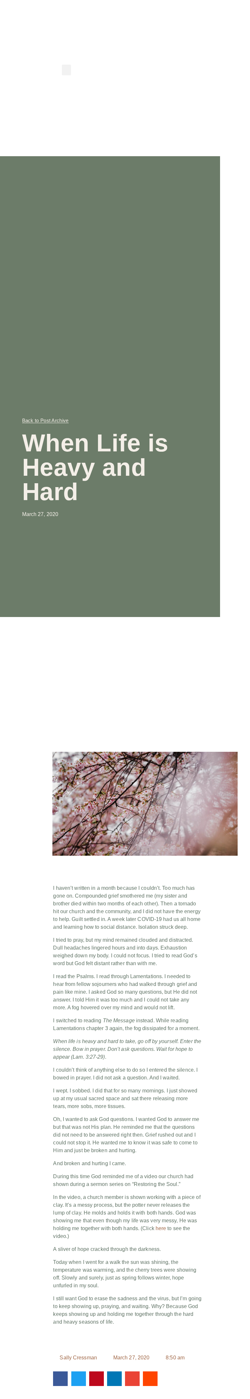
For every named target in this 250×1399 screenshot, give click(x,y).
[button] (66, 70)
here (161, 1228)
